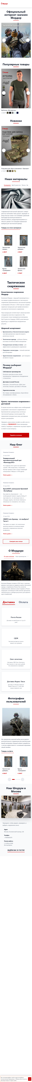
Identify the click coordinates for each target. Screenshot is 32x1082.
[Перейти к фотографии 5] (19, 779)
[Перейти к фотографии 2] (15, 779)
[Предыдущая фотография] (9, 779)
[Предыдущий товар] (4, 93)
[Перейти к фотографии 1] (13, 779)
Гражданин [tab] (7, 185)
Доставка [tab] (9, 602)
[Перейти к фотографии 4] (18, 779)
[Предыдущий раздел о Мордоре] (2, 557)
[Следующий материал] (30, 185)
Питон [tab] (24, 185)
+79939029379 (11, 424)
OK (30, 1079)
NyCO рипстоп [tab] (16, 185)
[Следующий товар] (28, 93)
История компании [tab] (9, 556)
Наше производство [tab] (21, 556)
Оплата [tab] (23, 602)
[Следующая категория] (28, 40)
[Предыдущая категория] (4, 40)
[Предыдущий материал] (2, 185)
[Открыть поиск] (26, 3)
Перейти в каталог (16, 435)
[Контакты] (29, 3)
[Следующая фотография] (22, 779)
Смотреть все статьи (16, 541)
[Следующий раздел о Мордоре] (30, 557)
